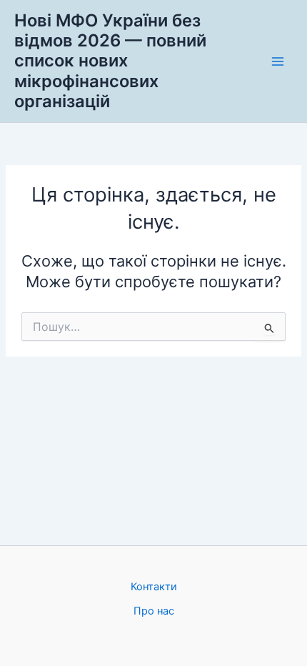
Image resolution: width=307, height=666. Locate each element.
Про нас (154, 611)
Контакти (154, 586)
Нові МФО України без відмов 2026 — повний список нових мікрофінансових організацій (110, 61)
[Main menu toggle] (278, 61)
